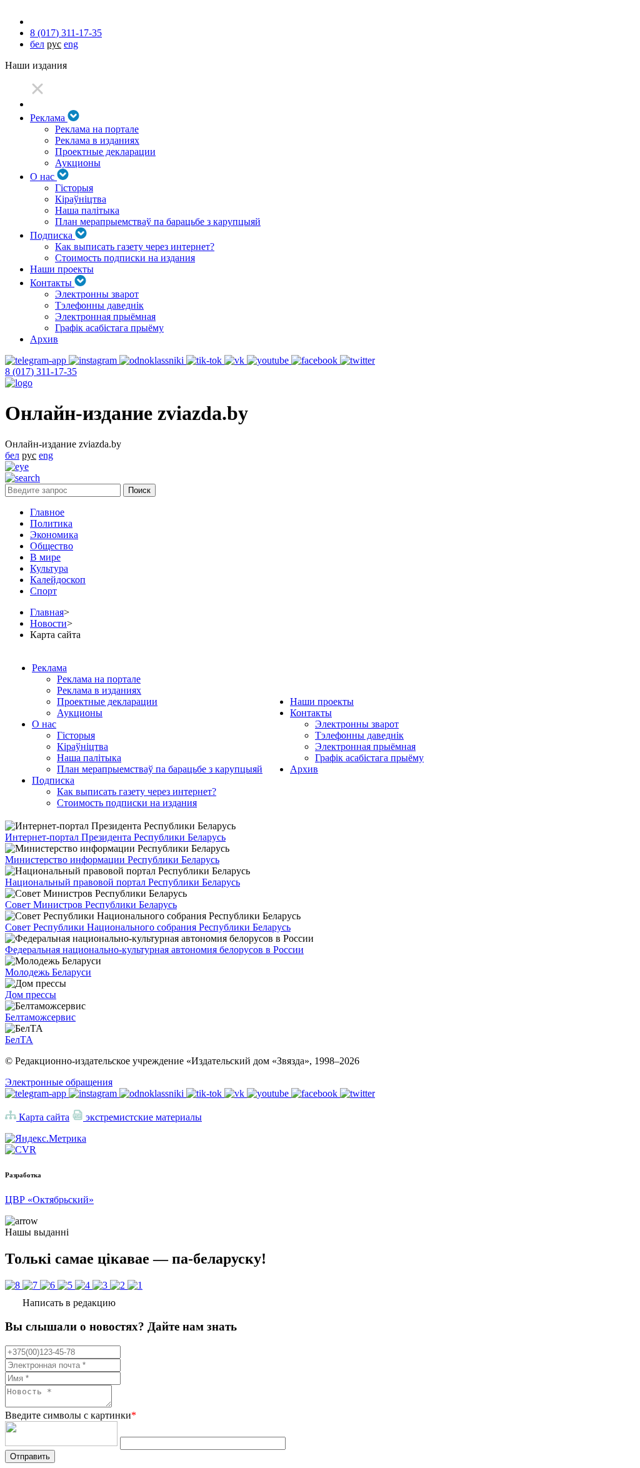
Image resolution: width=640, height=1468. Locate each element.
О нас (43, 176)
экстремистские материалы (142, 1117)
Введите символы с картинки (70, 1415)
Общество (51, 546)
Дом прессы (30, 994)
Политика (51, 523)
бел (37, 44)
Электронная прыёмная (105, 316)
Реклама (49, 117)
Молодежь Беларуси (48, 972)
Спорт (43, 591)
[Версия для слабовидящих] (17, 466)
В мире (45, 557)
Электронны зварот (97, 294)
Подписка (52, 235)
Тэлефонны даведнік (99, 305)
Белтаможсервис (40, 1017)
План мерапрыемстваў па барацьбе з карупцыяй (158, 221)
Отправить (30, 1456)
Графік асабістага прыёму (109, 327)
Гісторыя (74, 187)
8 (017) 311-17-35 (66, 32)
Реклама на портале (97, 129)
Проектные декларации (105, 151)
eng (71, 44)
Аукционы (78, 162)
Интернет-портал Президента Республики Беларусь (115, 837)
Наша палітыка (87, 210)
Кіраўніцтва (80, 199)
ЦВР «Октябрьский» (49, 1199)
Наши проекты (62, 269)
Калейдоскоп (58, 579)
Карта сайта (42, 1117)
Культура (49, 568)
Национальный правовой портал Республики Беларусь (122, 882)
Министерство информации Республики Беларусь (112, 859)
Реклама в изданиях (97, 140)
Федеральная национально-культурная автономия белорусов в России (154, 949)
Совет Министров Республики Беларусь (91, 904)
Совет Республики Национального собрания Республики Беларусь (148, 927)
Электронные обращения (58, 1082)
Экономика (54, 534)
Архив (44, 339)
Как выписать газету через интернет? (134, 246)
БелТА (19, 1039)
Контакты (52, 282)
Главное (47, 512)
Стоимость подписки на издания (125, 257)
